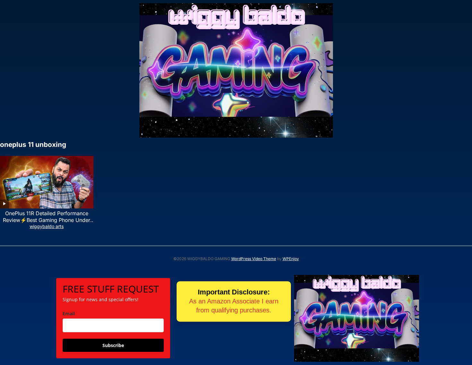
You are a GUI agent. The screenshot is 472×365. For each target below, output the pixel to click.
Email (69, 313)
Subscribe (113, 345)
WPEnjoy (291, 258)
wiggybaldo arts (47, 226)
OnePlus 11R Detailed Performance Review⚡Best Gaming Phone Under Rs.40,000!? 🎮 (46, 220)
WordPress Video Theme (253, 258)
